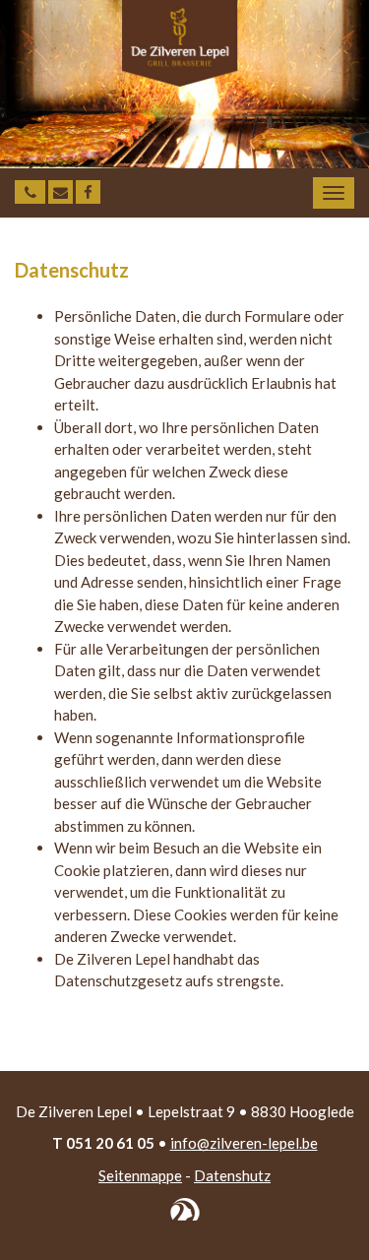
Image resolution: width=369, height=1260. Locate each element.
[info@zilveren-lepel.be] (60, 192)
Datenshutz (232, 1175)
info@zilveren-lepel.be (244, 1143)
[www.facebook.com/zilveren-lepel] (88, 192)
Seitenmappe (140, 1175)
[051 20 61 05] (30, 192)
